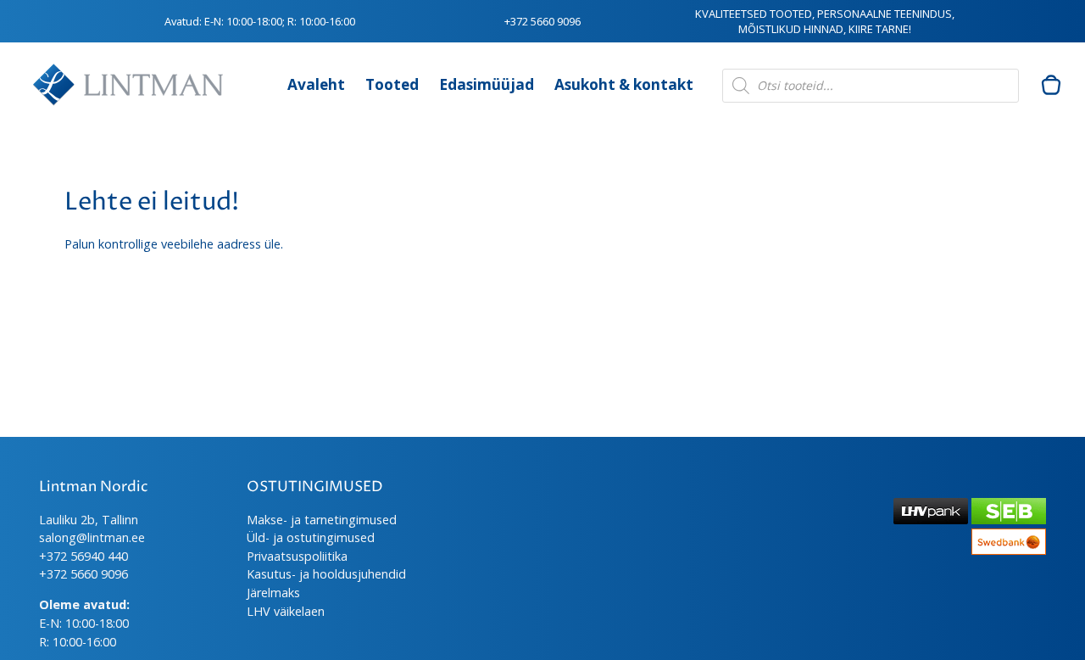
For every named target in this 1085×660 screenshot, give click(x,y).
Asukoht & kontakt (623, 84)
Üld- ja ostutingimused (311, 537)
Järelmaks (273, 592)
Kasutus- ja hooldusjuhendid (326, 574)
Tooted (392, 84)
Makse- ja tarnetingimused (322, 520)
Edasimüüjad (486, 84)
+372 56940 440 (83, 556)
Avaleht (316, 84)
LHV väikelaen (286, 611)
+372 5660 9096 (542, 21)
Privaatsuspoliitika (297, 556)
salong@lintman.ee (92, 537)
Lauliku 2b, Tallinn (88, 520)
